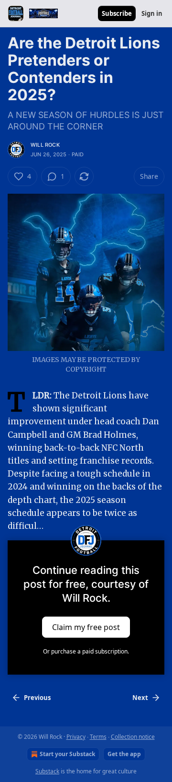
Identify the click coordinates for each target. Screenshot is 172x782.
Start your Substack (67, 754)
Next (140, 697)
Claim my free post (86, 627)
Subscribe (117, 13)
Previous (37, 697)
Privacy (76, 737)
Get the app (124, 754)
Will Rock (45, 144)
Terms (98, 737)
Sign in (151, 13)
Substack (47, 771)
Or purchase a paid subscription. (86, 651)
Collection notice (133, 737)
